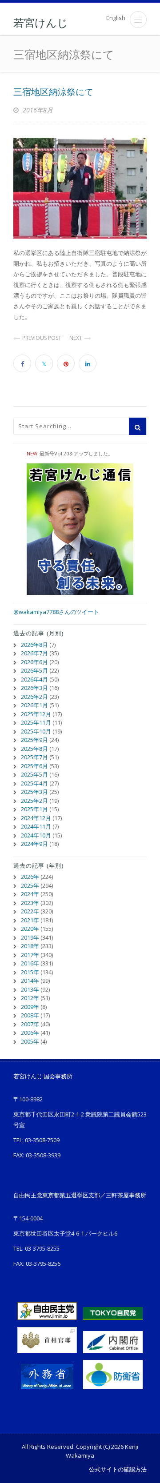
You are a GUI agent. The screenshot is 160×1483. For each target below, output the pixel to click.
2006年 (30, 1033)
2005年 (30, 1041)
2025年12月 (36, 714)
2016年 (30, 963)
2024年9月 (34, 844)
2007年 (30, 1024)
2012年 (30, 998)
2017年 (30, 955)
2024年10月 (36, 835)
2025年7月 (34, 757)
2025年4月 (34, 783)
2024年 (30, 894)
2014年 (30, 981)
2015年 (30, 972)
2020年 (30, 929)
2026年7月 (34, 653)
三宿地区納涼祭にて (53, 92)
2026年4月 (34, 679)
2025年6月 (34, 766)
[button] (138, 19)
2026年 (30, 877)
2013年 (30, 989)
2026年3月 (34, 688)
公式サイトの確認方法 (118, 1469)
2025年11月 (36, 722)
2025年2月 (34, 801)
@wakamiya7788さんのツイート (56, 612)
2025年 (30, 885)
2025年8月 (34, 749)
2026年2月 (34, 697)
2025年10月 (36, 731)
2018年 (30, 946)
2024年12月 (36, 818)
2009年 (30, 1007)
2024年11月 (36, 826)
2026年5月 (34, 670)
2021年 (30, 920)
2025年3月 (34, 792)
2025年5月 (34, 774)
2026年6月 (34, 662)
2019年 (30, 937)
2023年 (30, 903)
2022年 (30, 911)
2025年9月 (34, 740)
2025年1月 (34, 809)
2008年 (30, 1015)
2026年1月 (34, 705)
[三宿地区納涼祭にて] (80, 188)
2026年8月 (34, 645)
